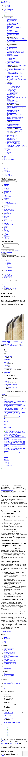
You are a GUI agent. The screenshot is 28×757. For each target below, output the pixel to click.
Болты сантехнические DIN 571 (15, 69)
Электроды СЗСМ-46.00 (13, 141)
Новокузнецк (7, 212)
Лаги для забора (11, 96)
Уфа (5, 233)
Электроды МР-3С (12, 138)
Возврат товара (8, 676)
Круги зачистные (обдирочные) (15, 38)
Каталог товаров (8, 17)
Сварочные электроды (10, 663)
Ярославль (6, 238)
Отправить (3, 253)
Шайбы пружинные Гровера (14, 78)
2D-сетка (9, 59)
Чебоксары (6, 236)
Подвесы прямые (11, 113)
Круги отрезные (11, 41)
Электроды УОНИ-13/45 (13, 142)
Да (1, 755)
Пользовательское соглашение (12, 683)
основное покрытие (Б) (7, 490)
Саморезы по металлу (12, 125)
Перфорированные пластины (14, 114)
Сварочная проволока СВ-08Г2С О (16, 131)
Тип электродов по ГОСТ (10, 384)
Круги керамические (12, 42)
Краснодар (6, 200)
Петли (8, 99)
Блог (8, 153)
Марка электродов (8, 356)
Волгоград (6, 188)
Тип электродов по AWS (10, 387)
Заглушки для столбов (13, 101)
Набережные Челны (9, 209)
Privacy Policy (4, 743)
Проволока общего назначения (15, 117)
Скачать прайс (7, 10)
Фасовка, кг (7, 365)
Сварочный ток (8, 390)
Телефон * (3, 246)
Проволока (7, 657)
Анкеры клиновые (9, 649)
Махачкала (6, 206)
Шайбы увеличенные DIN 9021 (15, 76)
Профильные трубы (12, 103)
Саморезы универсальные (14, 127)
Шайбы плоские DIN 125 (13, 75)
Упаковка (6, 381)
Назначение (7, 372)
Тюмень (6, 230)
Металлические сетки (9, 652)
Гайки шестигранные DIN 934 (15, 73)
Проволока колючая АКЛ (13, 120)
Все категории (11, 35)
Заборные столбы (11, 89)
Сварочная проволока (9, 660)
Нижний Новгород (9, 210)
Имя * (2, 244)
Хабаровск (6, 234)
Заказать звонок (8, 277)
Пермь (5, 219)
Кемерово (6, 198)
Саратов (6, 226)
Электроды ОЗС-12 (12, 139)
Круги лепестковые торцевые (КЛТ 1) (17, 40)
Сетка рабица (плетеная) (13, 61)
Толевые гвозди (11, 48)
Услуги (5, 156)
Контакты (9, 152)
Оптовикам (10, 155)
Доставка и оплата (9, 158)
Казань (5, 195)
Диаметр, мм (7, 359)
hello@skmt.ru (7, 722)
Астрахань (6, 184)
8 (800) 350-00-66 (8, 713)
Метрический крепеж (9, 653)
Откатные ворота (14, 87)
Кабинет (6, 12)
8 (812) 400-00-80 (8, 715)
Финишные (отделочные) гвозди (15, 51)
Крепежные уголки (12, 111)
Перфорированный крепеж (11, 656)
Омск (5, 215)
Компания (6, 148)
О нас (8, 149)
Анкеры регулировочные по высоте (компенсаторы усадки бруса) (16, 106)
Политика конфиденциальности (12, 682)
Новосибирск (7, 213)
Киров (5, 199)
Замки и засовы (11, 100)
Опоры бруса (10, 108)
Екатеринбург (7, 191)
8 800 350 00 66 (8, 6)
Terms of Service (14, 743)
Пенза (5, 217)
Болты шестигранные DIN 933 (15, 68)
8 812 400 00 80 (8, 5)
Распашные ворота (15, 86)
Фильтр (3, 394)
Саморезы (6, 659)
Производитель (8, 368)
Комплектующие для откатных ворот (17, 97)
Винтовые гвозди (11, 49)
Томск (5, 227)
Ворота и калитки (11, 83)
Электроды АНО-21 (12, 135)
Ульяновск (6, 231)
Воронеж (6, 189)
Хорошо (3, 750)
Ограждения (7, 655)
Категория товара (8, 376)
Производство (7, 668)
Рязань (5, 222)
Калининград (7, 196)
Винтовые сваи (11, 94)
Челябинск (6, 237)
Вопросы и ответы (9, 159)
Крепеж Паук (13, 93)
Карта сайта (4, 740)
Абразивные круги (9, 648)
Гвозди (5, 650)
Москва (6, 207)
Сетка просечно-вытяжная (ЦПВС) (16, 65)
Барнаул (6, 185)
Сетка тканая (10, 63)
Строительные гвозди (12, 47)
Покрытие (6, 362)
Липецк (6, 205)
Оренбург (6, 216)
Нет (3, 755)
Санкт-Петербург (8, 9)
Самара (6, 223)
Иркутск (6, 193)
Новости (9, 150)
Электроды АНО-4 (12, 136)
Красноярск (7, 202)
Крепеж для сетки (11, 90)
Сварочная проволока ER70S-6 (15, 129)
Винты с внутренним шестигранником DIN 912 (14, 71)
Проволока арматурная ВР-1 (14, 118)
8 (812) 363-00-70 (8, 718)
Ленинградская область (10, 203)
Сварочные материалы (10, 662)
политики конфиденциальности (10, 251)
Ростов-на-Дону (8, 220)
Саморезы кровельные (13, 124)
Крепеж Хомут (14, 92)
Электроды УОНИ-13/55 (13, 143)
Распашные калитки (15, 85)
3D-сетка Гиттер (11, 58)
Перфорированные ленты (13, 110)
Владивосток (7, 186)
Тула (5, 229)
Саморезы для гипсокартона (14, 122)
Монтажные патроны (12, 55)
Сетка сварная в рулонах (13, 62)
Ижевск (6, 192)
